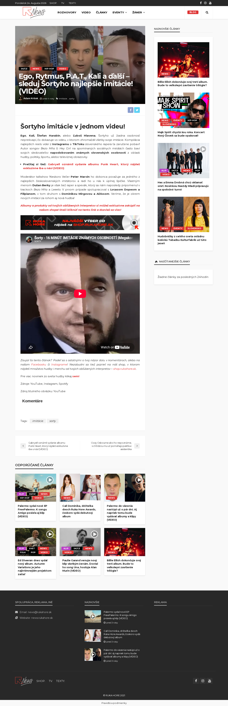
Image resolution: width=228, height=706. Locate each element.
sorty (71, 98)
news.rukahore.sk (42, 617)
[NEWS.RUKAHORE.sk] (34, 12)
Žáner (137, 12)
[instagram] (205, 3)
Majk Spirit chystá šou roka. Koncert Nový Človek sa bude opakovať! (181, 134)
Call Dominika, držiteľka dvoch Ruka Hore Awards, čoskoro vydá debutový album (79, 511)
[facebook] (201, 3)
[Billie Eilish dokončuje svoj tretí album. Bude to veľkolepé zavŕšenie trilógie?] (124, 542)
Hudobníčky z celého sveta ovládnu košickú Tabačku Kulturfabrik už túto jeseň (182, 240)
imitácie (63, 98)
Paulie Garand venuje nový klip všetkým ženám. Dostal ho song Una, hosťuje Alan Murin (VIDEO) (80, 565)
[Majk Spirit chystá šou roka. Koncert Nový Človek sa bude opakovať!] (183, 110)
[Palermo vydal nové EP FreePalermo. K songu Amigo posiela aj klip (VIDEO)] (35, 488)
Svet (32, 548)
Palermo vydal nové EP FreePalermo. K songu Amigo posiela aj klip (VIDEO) (32, 511)
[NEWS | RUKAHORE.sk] (24, 681)
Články (101, 12)
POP (33, 552)
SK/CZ (24, 68)
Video (86, 12)
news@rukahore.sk (39, 612)
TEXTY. (72, 3)
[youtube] (210, 3)
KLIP (21, 494)
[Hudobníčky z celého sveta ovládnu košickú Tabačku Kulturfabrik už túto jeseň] (183, 214)
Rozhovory (67, 12)
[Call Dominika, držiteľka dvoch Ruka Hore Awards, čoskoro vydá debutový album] (80, 488)
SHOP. (53, 3)
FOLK (23, 552)
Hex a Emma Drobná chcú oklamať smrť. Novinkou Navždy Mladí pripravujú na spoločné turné (183, 186)
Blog (193, 12)
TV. (63, 3)
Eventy (118, 12)
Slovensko (169, 124)
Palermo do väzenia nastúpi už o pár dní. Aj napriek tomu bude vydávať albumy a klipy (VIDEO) (122, 512)
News (36, 68)
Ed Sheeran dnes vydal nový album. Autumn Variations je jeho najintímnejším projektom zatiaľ (34, 567)
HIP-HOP (49, 68)
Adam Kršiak (31, 98)
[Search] (207, 12)
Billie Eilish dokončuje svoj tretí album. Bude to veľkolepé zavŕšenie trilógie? (124, 565)
